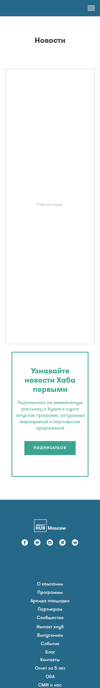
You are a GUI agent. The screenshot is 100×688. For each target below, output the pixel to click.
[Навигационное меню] (91, 8)
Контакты (50, 660)
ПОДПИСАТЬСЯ (50, 448)
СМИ (43, 685)
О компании (50, 584)
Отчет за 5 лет (50, 668)
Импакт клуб (50, 627)
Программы (50, 593)
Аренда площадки (50, 601)
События (50, 644)
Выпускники (50, 635)
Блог (50, 652)
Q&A (50, 677)
